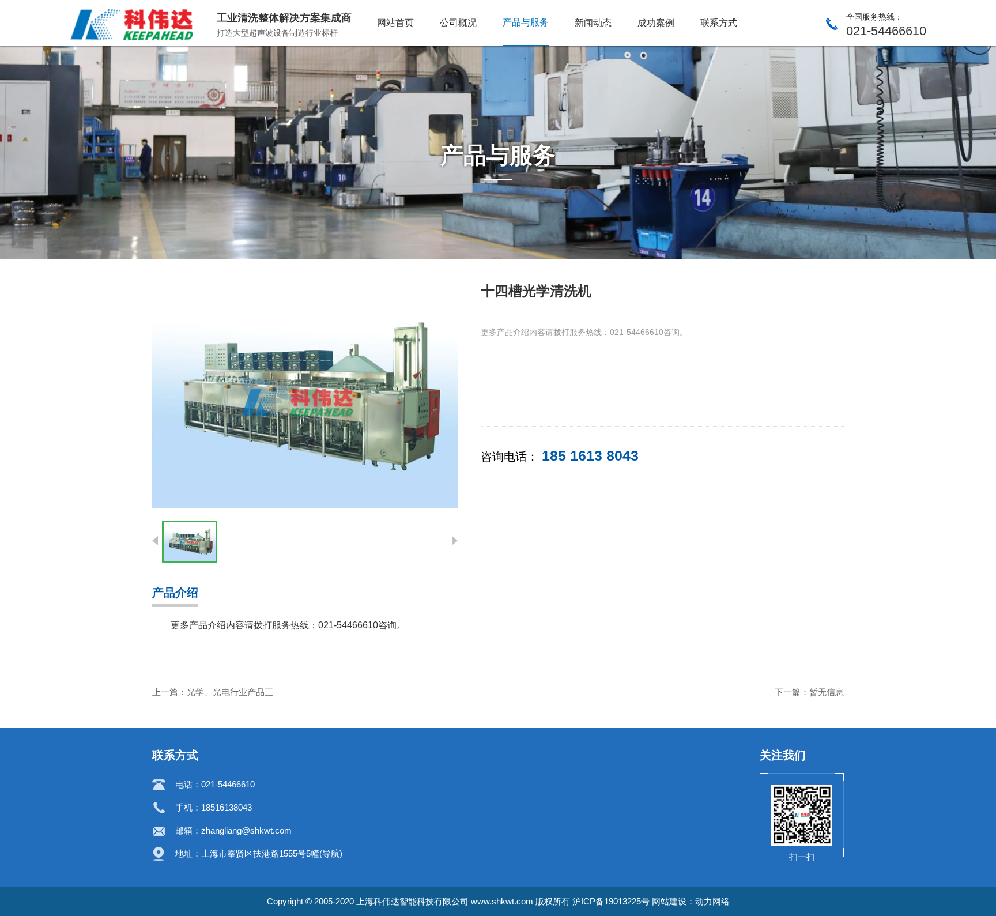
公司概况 (458, 23)
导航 (330, 853)
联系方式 (718, 23)
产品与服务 (526, 22)
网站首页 (395, 23)
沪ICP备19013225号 (611, 901)
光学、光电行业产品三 (230, 692)
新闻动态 (593, 23)
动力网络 (712, 901)
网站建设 (669, 901)
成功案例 (655, 23)
